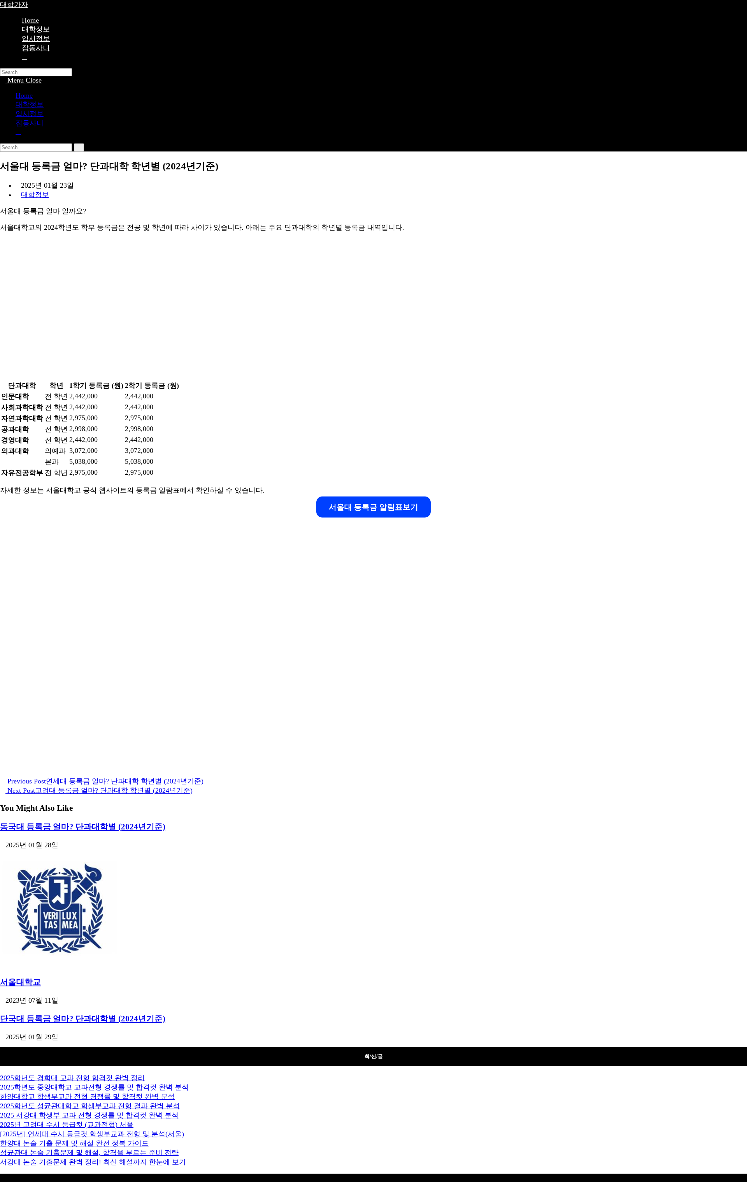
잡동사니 (30, 123)
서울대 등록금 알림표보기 (373, 507)
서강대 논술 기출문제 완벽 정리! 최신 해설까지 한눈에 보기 (93, 1162)
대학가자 (14, 5)
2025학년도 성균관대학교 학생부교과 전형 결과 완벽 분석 (90, 1106)
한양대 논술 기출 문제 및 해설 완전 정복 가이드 (74, 1143)
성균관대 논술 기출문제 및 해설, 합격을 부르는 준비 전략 (89, 1153)
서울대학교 (20, 982)
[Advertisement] (233, 309)
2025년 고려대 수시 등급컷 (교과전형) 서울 (66, 1124)
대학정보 (30, 104)
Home (24, 95)
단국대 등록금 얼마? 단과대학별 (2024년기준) (82, 1018)
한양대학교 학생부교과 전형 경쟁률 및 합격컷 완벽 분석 (87, 1096)
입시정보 (30, 114)
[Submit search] (79, 147)
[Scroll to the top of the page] (2, 1186)
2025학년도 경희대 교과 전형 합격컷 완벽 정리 (72, 1078)
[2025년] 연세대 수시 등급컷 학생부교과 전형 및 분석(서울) (92, 1134)
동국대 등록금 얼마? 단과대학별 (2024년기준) (82, 826)
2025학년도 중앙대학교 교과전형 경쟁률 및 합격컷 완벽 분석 (94, 1087)
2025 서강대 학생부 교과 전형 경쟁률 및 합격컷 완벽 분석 (89, 1115)
